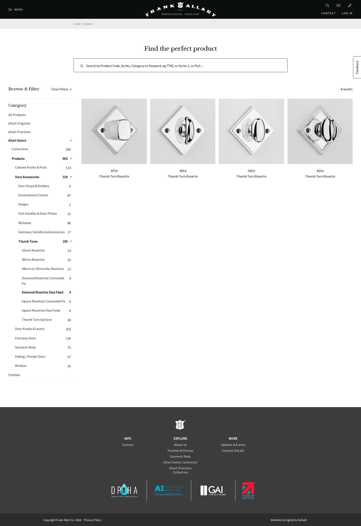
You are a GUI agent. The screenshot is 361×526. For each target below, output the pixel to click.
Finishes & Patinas (180, 450)
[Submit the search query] (82, 66)
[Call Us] (350, 5)
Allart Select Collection (180, 462)
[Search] (328, 5)
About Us (180, 445)
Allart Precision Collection (180, 470)
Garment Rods (180, 456)
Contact (328, 13)
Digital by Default (296, 520)
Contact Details (233, 450)
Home (77, 24)
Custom (127, 445)
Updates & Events (233, 445)
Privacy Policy (92, 520)
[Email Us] (339, 5)
